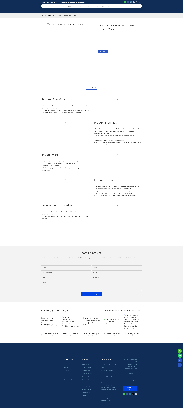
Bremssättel (85, 380)
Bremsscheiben (86, 370)
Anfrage (102, 51)
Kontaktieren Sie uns (69, 380)
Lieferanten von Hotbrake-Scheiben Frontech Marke (62, 15)
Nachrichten (67, 377)
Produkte (139, 310)
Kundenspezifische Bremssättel (128, 310)
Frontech (43, 15)
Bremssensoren (86, 386)
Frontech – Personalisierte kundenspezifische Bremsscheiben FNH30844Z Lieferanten (70, 334)
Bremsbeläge (85, 364)
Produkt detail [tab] (92, 88)
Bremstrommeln (86, 395)
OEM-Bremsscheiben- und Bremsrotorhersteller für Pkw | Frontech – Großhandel (91, 334)
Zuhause (66, 364)
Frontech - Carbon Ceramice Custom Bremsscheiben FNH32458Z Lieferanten (50, 334)
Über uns (66, 370)
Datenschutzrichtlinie (69, 383)
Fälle (65, 373)
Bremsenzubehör (86, 389)
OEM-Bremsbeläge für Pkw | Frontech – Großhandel (112, 334)
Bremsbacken (86, 392)
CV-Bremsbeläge (86, 367)
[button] (132, 6)
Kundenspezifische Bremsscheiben (111, 310)
